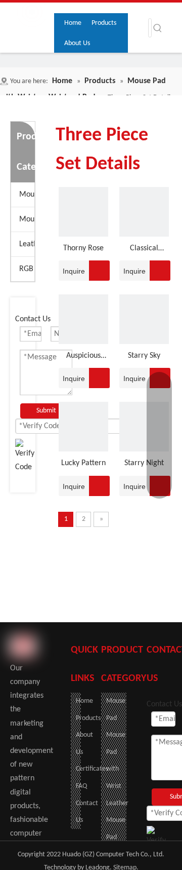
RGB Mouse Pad (26, 269)
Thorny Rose (83, 248)
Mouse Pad (26, 195)
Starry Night (144, 463)
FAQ (81, 786)
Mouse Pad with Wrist (26, 219)
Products (88, 718)
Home (84, 701)
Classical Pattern (144, 249)
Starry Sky (144, 356)
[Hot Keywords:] (158, 28)
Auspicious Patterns (83, 357)
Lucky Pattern (83, 463)
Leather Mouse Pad (26, 244)
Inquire (74, 271)
